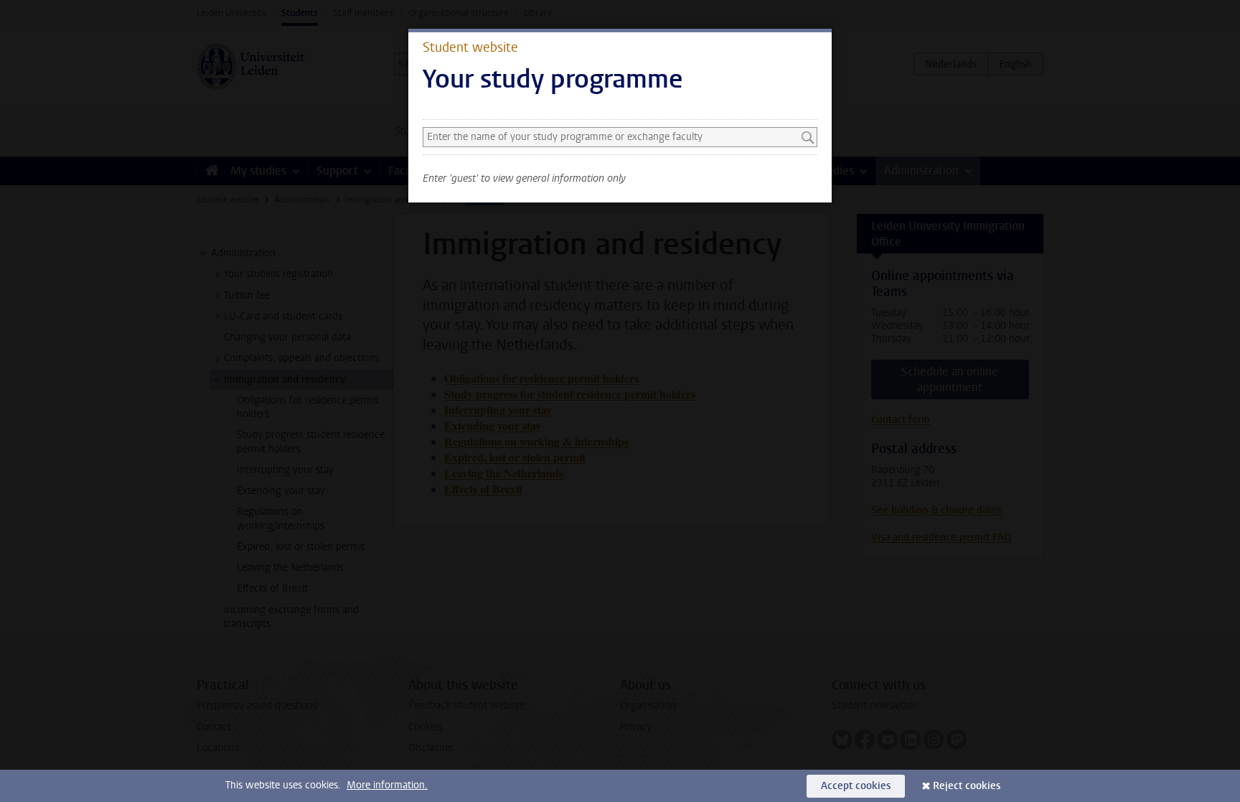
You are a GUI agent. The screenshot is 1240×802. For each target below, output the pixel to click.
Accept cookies (856, 786)
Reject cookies (966, 786)
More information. (387, 785)
